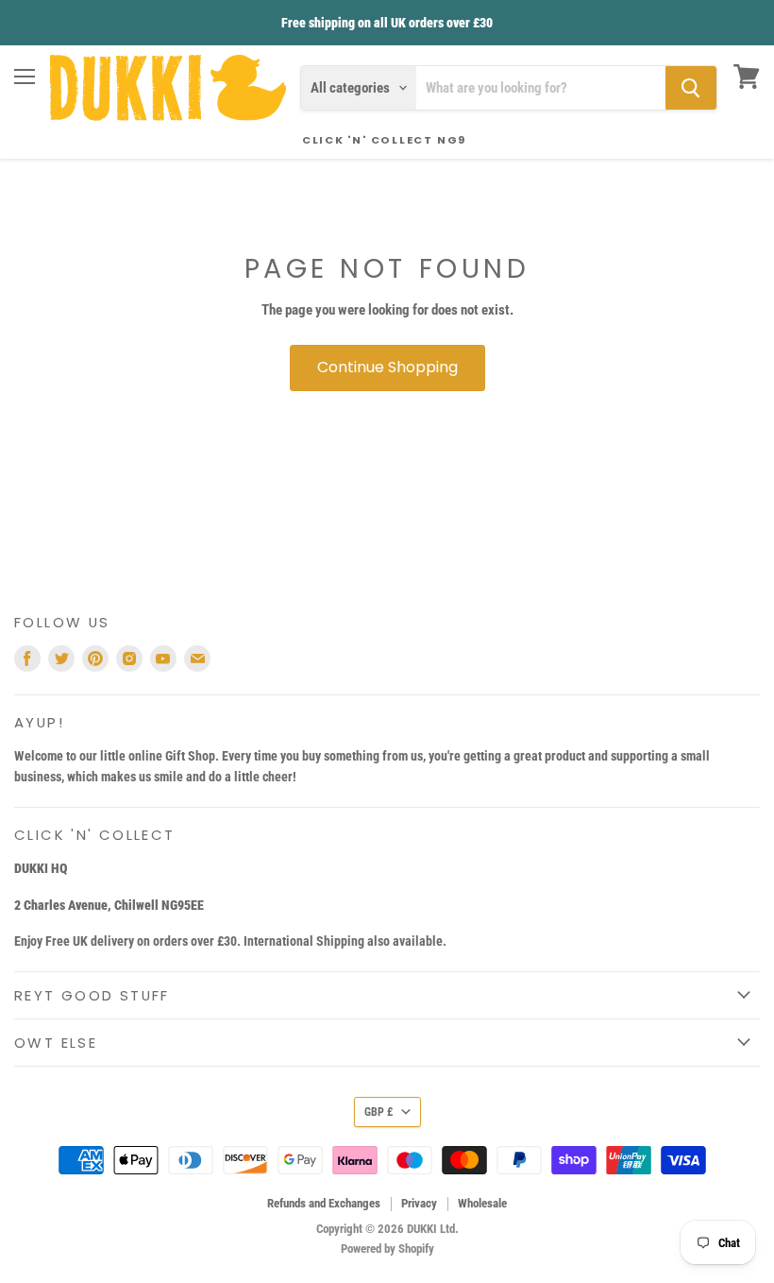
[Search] (690, 88)
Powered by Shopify (387, 1248)
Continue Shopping (387, 367)
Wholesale (482, 1203)
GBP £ (378, 1112)
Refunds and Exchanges (323, 1203)
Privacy (419, 1203)
